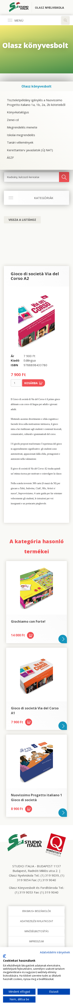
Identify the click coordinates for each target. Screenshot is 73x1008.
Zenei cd (13, 120)
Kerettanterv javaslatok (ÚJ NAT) (30, 150)
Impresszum (36, 941)
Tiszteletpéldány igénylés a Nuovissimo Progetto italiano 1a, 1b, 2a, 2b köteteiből (36, 102)
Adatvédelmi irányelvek (55, 952)
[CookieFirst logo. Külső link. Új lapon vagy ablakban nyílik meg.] (4, 956)
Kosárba (31, 383)
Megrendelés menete (22, 127)
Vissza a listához (22, 220)
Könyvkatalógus (18, 112)
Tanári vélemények (20, 142)
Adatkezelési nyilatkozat (36, 921)
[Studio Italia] (20, 7)
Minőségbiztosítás (36, 931)
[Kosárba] (30, 635)
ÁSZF (10, 157)
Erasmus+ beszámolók (36, 911)
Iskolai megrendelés (21, 135)
